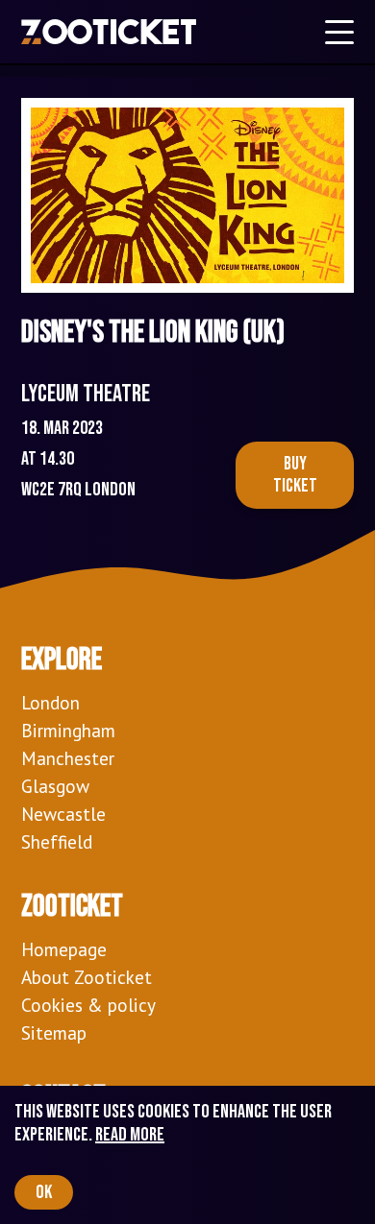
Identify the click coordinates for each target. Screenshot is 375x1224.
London (50, 702)
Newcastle (63, 814)
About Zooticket (86, 977)
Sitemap (54, 1032)
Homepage (64, 949)
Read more (129, 1134)
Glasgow (55, 786)
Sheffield (56, 841)
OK (44, 1192)
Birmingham (68, 730)
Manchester (67, 758)
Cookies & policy (88, 1005)
